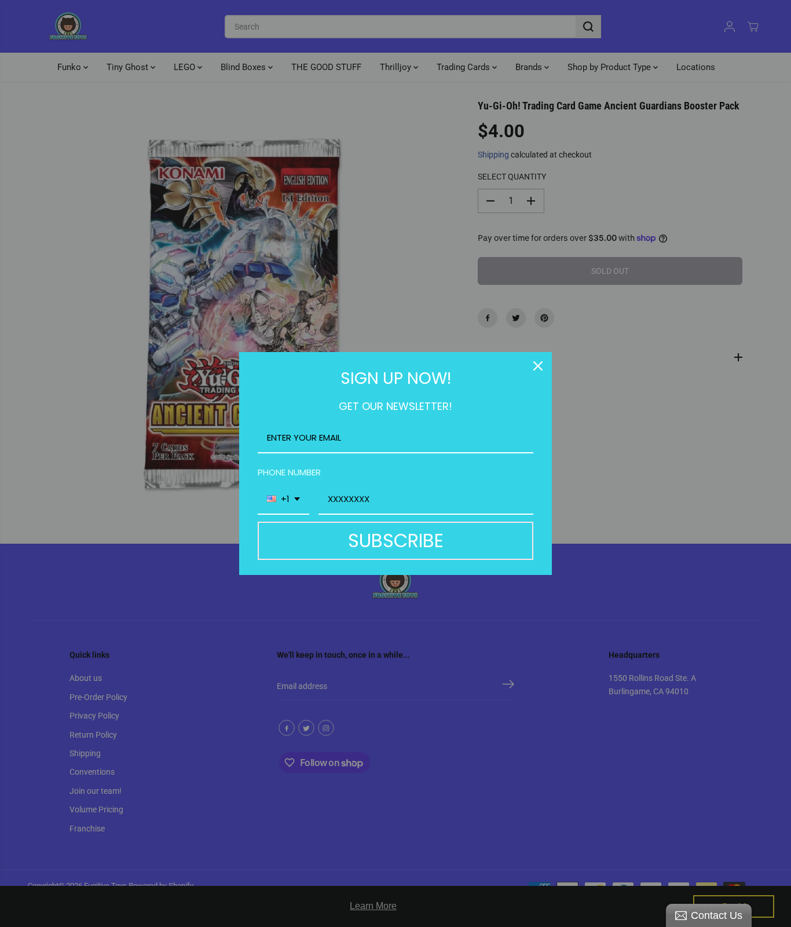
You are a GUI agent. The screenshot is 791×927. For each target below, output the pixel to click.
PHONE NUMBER (289, 472)
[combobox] (283, 500)
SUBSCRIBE (396, 540)
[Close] (538, 366)
